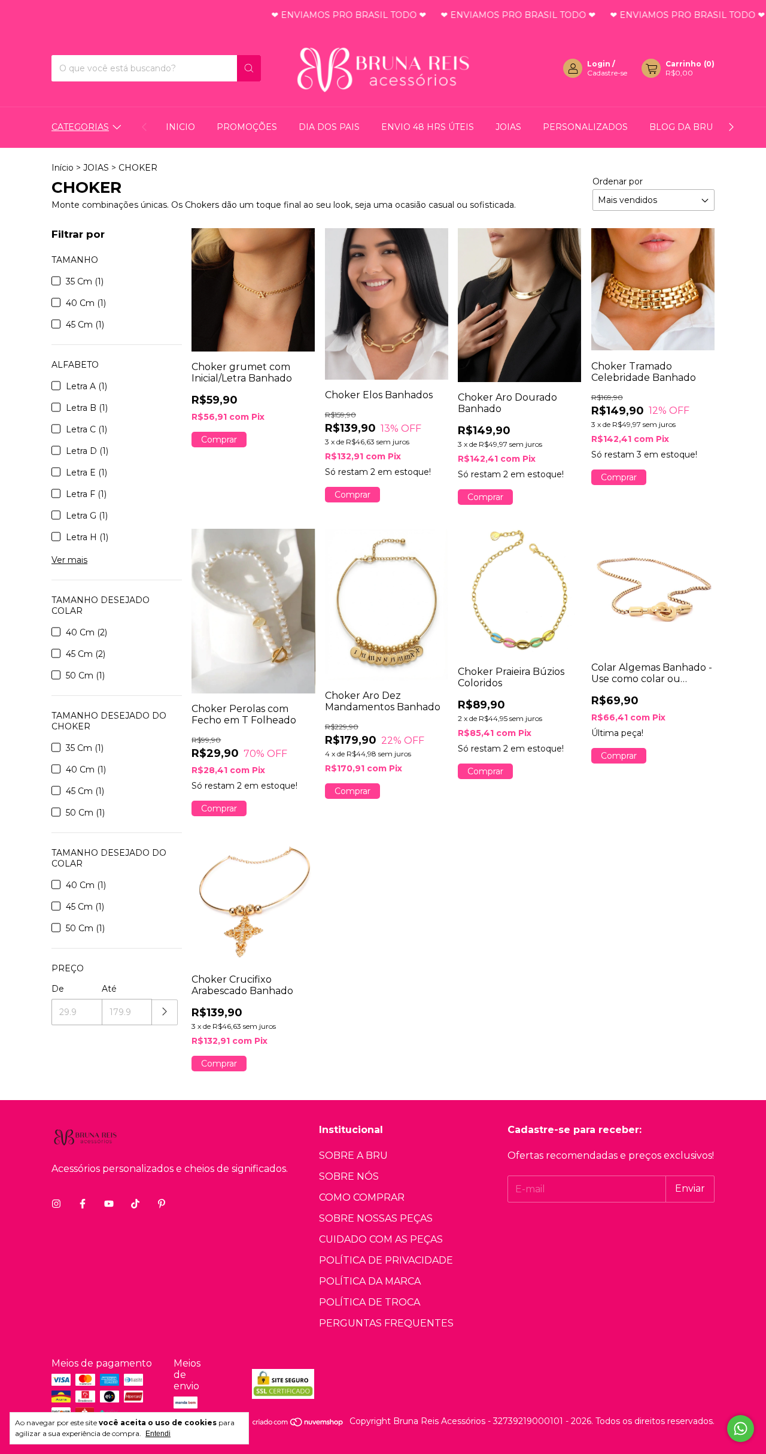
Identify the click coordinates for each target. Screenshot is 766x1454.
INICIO (180, 127)
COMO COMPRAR (362, 1197)
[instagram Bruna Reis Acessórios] (56, 1204)
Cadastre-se (607, 72)
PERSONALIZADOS (585, 127)
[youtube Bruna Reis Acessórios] (109, 1204)
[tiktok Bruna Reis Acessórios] (135, 1204)
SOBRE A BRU (353, 1155)
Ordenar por (617, 181)
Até (109, 988)
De (57, 988)
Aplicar (165, 1012)
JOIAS (508, 127)
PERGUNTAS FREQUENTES (386, 1323)
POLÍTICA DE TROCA (369, 1302)
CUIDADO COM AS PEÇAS (381, 1239)
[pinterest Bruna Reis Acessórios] (161, 1204)
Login (598, 63)
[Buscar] (249, 68)
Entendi (158, 1433)
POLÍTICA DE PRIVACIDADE (386, 1260)
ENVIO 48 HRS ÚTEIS (427, 127)
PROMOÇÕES (247, 127)
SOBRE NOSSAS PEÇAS (376, 1218)
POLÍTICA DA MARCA (370, 1281)
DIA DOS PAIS (329, 127)
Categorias (80, 127)
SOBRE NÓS (349, 1176)
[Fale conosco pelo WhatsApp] (740, 1428)
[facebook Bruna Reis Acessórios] (82, 1204)
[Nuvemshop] (298, 1424)
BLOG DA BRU (681, 127)
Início (62, 167)
